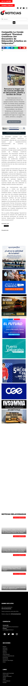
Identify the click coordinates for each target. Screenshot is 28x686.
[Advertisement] (14, 438)
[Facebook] (17, 8)
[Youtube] (23, 8)
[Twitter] (20, 8)
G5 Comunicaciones (6, 608)
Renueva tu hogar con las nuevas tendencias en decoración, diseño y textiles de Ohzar (14, 92)
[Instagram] (26, 8)
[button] (14, 22)
